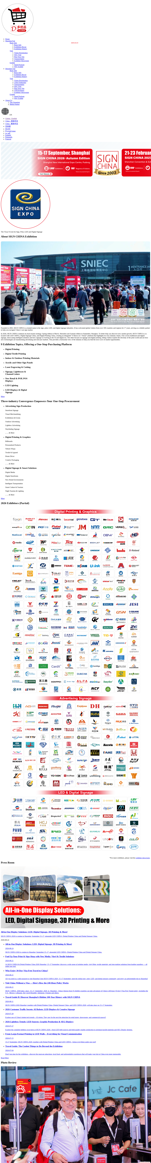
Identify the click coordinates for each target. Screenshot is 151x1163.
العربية (7, 133)
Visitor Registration (21, 53)
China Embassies (20, 82)
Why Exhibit (18, 67)
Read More (5, 1058)
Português (8, 137)
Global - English (11, 118)
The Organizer (15, 102)
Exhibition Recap (20, 47)
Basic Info (17, 45)
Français (8, 139)
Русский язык (10, 131)
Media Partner (15, 104)
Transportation (19, 59)
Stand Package (19, 65)
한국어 (7, 129)
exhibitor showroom (143, 858)
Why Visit (17, 55)
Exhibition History (20, 49)
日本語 (8, 126)
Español (8, 135)
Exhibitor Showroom (21, 61)
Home (7, 39)
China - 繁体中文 (11, 124)
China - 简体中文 (11, 121)
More (3, 396)
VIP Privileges (19, 90)
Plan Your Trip (19, 57)
